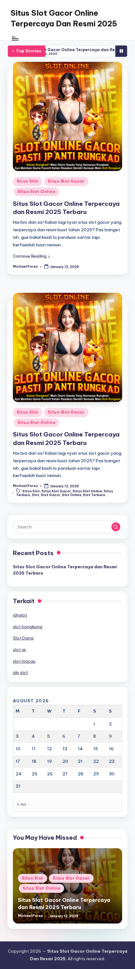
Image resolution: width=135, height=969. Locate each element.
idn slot (20, 672)
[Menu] (15, 38)
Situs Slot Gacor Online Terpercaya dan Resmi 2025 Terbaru (65, 570)
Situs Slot (27, 181)
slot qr (19, 649)
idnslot (20, 615)
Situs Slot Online (36, 191)
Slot (35, 495)
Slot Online (71, 495)
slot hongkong (27, 626)
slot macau (24, 661)
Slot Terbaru (94, 495)
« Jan (21, 804)
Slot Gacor (50, 495)
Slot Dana (23, 638)
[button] (31, 256)
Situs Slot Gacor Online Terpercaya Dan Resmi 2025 (64, 18)
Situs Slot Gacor (66, 181)
